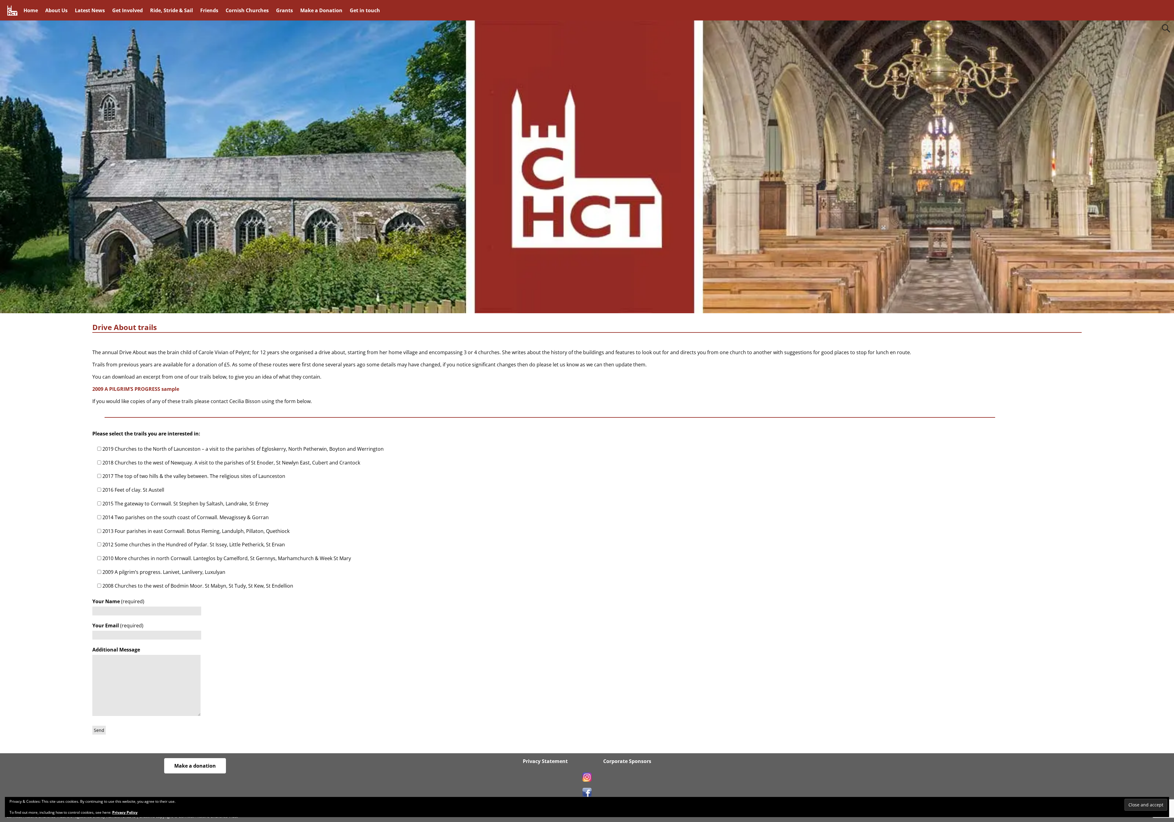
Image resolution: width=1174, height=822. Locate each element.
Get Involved (127, 10)
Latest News (90, 10)
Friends (209, 10)
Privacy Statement (545, 761)
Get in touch (365, 10)
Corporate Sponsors (626, 761)
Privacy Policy (125, 812)
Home (31, 10)
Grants (284, 10)
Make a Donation (321, 10)
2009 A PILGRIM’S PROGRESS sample (135, 389)
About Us (56, 10)
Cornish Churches (247, 10)
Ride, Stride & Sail (171, 10)
